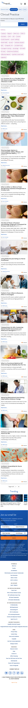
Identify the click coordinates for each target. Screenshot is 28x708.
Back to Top (14, 682)
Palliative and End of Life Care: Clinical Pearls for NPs (13, 432)
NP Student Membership (13, 599)
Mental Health (4, 42)
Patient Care (16, 33)
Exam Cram (14, 590)
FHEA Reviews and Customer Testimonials (14, 573)
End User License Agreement (14, 641)
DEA (13, 36)
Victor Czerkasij (5, 201)
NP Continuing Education (14, 614)
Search (22, 24)
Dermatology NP (14, 609)
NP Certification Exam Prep (14, 595)
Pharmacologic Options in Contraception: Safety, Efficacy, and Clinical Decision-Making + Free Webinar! (12, 152)
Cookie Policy (14, 634)
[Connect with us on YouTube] (6, 673)
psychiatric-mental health (17, 54)
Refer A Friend (14, 577)
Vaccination (3, 36)
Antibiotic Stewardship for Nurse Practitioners (11, 467)
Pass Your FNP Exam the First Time (14, 658)
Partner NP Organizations (14, 663)
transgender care (9, 45)
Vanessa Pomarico (5, 92)
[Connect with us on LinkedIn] (21, 673)
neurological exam (18, 45)
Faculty (14, 568)
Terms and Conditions (14, 636)
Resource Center (5, 9)
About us (14, 565)
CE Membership (13, 605)
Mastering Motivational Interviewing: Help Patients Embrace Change (13, 398)
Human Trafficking (15, 39)
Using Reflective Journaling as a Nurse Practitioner (13, 259)
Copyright (14, 638)
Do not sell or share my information (14, 643)
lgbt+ (2, 45)
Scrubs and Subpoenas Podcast (14, 616)
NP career (3, 51)
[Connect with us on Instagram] (10, 673)
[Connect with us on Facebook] (14, 673)
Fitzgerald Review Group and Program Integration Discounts (13, 626)
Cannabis (18, 36)
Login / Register (13, 585)
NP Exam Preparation (14, 597)
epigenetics (3, 57)
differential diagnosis (5, 54)
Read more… (4, 90)
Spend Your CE (14, 619)
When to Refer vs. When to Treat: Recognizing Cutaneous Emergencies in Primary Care (13, 188)
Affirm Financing (14, 656)
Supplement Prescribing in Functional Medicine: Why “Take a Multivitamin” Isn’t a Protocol (13, 116)
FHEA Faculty (4, 128)
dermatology (15, 48)
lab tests (11, 42)
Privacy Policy (14, 631)
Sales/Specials (14, 660)
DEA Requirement (14, 607)
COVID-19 (23, 33)
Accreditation (14, 570)
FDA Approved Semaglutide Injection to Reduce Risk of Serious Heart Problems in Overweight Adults (11, 504)
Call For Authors (14, 580)
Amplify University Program (14, 624)
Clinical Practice (13, 9)
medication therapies (19, 42)
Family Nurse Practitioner (12, 51)
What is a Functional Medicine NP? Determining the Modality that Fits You (13, 364)
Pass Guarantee (14, 575)
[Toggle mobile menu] (25, 3)
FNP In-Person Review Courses (14, 592)
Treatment (3, 33)
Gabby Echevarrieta (6, 165)
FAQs (14, 651)
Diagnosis (9, 33)
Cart (21, 4)
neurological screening (6, 48)
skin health (22, 48)
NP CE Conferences (14, 612)
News (20, 9)
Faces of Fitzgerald (14, 665)
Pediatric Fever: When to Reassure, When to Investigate (12, 293)
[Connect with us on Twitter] (18, 673)
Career (24, 9)
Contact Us (13, 653)
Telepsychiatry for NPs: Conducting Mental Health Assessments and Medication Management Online (12, 329)
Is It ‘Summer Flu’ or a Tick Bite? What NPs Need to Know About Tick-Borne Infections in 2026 (13, 80)
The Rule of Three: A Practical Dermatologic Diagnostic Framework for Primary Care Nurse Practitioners (13, 224)
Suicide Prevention (5, 39)
